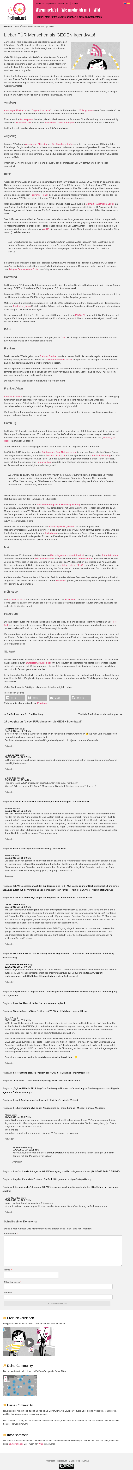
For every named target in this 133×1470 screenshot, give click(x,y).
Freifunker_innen (39, 195)
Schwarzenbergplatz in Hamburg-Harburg (58, 504)
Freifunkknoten (85, 558)
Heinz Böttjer (12, 755)
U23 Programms (85, 110)
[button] (15, 698)
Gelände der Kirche (56, 455)
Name (8, 1269)
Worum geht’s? (47, 10)
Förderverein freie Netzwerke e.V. (59, 452)
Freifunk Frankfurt (13, 396)
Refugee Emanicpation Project (24, 269)
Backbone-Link (23, 122)
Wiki (97, 10)
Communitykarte (53, 1152)
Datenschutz (63, 3)
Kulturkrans (51, 533)
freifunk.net (7, 26)
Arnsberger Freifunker (15, 110)
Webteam (40, 3)
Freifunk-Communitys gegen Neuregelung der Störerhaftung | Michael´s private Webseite (59, 1108)
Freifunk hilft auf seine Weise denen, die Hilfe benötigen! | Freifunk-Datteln (51, 801)
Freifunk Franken (48, 356)
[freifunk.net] (16, 11)
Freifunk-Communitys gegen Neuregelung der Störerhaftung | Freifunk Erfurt (52, 897)
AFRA (46, 229)
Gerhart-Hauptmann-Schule (100, 203)
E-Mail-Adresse (12, 1282)
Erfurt (63, 337)
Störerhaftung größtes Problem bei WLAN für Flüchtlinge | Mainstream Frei (51, 1072)
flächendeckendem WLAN (59, 359)
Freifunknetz (71, 599)
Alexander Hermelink (16, 964)
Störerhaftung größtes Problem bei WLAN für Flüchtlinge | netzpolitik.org (50, 1011)
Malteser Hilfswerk (44, 558)
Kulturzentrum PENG (72, 565)
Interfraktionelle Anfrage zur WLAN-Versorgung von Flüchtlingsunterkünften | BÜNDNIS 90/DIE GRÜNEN (66, 1171)
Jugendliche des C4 (42, 110)
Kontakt (75, 3)
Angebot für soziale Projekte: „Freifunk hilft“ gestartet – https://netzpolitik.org (52, 1179)
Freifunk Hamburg (101, 455)
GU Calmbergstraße (62, 144)
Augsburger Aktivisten (36, 144)
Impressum (51, 3)
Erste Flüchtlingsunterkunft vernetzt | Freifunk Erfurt (39, 848)
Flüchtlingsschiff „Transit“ (62, 526)
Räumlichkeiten (110, 555)
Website (8, 1292)
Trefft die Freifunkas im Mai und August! (100, 714)
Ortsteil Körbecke (16, 599)
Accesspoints (26, 119)
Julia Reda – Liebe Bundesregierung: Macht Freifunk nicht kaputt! (46, 1080)
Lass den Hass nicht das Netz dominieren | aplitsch (39, 1003)
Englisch (42, 703)
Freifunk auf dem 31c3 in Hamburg (23, 714)
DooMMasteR (12, 728)
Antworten (9, 746)
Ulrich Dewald (12, 904)
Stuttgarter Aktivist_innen (38, 662)
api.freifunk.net (16, 1444)
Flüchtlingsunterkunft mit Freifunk (67, 555)
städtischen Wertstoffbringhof (60, 122)
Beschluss (61, 580)
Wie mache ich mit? (76, 10)
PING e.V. (80, 315)
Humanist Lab (44, 462)
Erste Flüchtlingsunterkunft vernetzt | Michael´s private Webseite (46, 1100)
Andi (41, 1444)
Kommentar (11, 1233)
